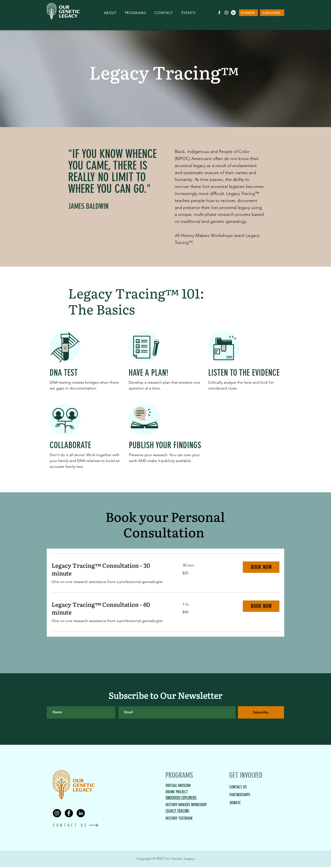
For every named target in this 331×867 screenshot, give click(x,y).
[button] (261, 567)
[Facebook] (69, 813)
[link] (111, 569)
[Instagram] (57, 813)
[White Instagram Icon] (226, 12)
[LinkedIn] (233, 12)
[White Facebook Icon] (219, 12)
